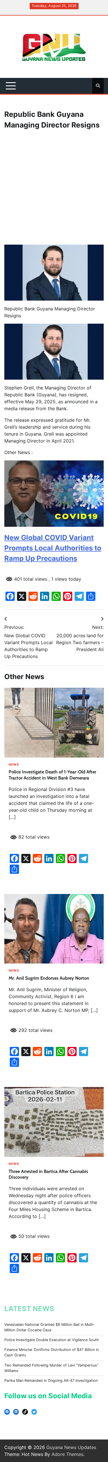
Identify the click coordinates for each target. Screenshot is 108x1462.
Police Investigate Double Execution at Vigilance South (51, 1340)
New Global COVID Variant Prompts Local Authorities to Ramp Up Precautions (52, 548)
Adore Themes (67, 1454)
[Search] (98, 85)
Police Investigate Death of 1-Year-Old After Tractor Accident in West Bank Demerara (52, 775)
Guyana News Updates (71, 1447)
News (14, 764)
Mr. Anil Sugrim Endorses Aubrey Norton (49, 978)
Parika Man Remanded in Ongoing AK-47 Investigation (51, 1380)
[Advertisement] (54, 188)
